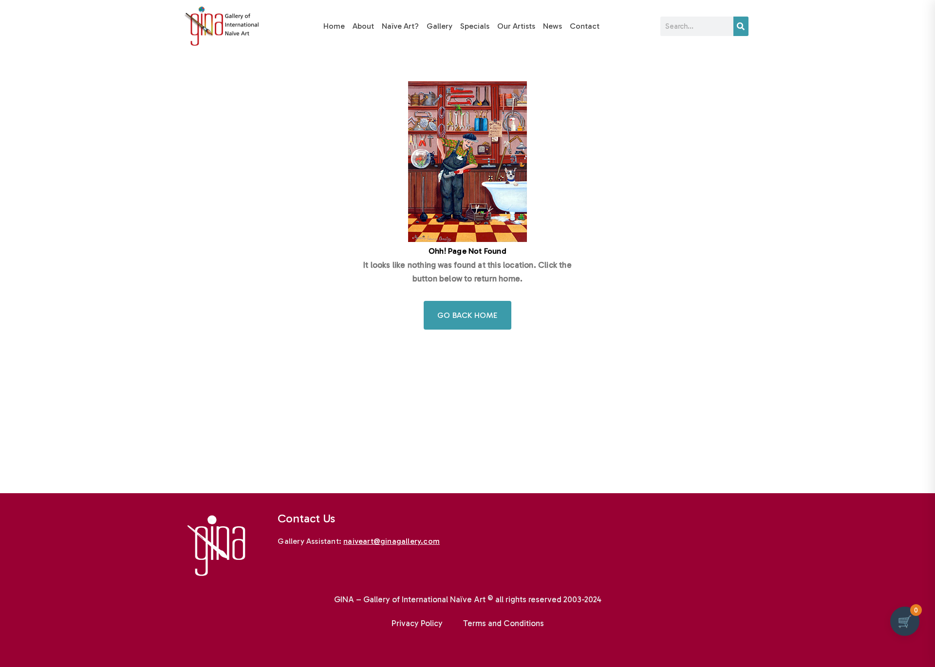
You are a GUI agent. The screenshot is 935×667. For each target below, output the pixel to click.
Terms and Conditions (503, 623)
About (363, 26)
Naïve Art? (400, 26)
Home (334, 26)
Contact (584, 26)
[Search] (740, 26)
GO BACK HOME (467, 315)
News (552, 26)
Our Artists (516, 26)
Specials (474, 26)
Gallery (439, 26)
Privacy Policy (417, 623)
